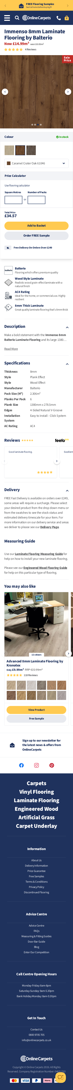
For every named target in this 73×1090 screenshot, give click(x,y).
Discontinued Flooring (36, 892)
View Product (36, 710)
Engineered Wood (36, 809)
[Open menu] (7, 18)
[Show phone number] (59, 18)
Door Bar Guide (36, 942)
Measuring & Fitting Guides (36, 936)
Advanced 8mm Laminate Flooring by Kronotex (35, 663)
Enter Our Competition (36, 952)
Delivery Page (49, 527)
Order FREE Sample (36, 235)
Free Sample (36, 719)
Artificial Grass (36, 817)
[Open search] (17, 18)
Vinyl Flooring (36, 792)
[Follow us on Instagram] (36, 765)
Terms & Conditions (37, 882)
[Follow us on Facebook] (21, 765)
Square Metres (13, 192)
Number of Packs (36, 192)
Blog (36, 947)
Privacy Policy (36, 887)
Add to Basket (36, 225)
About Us (36, 860)
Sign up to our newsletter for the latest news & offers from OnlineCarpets (41, 745)
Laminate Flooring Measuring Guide (39, 554)
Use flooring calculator (17, 185)
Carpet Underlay (36, 826)
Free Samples (36, 876)
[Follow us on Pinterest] (51, 765)
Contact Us (36, 1029)
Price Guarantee (36, 871)
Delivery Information (36, 866)
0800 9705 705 (36, 1035)
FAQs (36, 931)
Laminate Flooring (36, 800)
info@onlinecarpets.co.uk (36, 1040)
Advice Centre (36, 926)
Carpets (36, 783)
